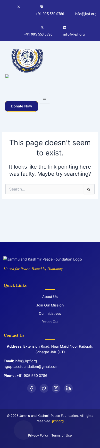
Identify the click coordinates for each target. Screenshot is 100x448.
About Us (50, 297)
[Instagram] (29, 7)
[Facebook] (7, 7)
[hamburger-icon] (44, 98)
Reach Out (50, 322)
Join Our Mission (50, 305)
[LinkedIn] (68, 388)
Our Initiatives (50, 313)
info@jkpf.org (26, 361)
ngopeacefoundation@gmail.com (31, 366)
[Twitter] (18, 7)
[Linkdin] (40, 7)
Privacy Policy (38, 435)
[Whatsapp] (65, 28)
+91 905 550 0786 (32, 375)
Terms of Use (61, 435)
